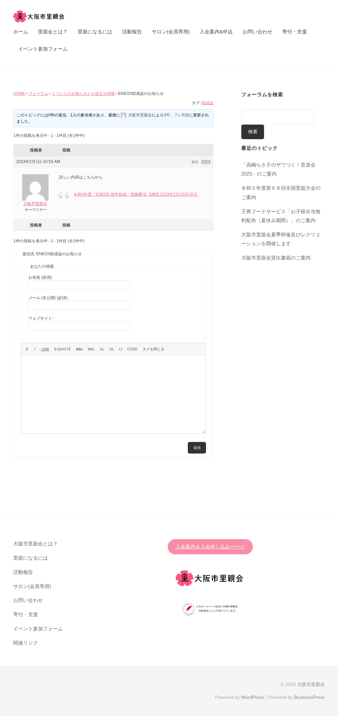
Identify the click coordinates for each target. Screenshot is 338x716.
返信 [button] (194, 162)
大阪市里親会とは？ (35, 543)
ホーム (20, 31)
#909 (206, 161)
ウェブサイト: (40, 318)
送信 (197, 448)
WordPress (252, 697)
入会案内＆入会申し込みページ (210, 546)
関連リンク (25, 643)
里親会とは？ (53, 31)
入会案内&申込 (216, 31)
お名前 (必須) (40, 277)
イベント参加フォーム (43, 49)
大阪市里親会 (311, 684)
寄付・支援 (294, 31)
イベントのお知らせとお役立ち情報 (83, 93)
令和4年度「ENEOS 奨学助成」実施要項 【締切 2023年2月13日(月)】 (136, 194)
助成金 (208, 102)
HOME (19, 93)
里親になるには (95, 31)
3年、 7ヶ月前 (176, 115)
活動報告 (132, 31)
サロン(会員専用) (171, 31)
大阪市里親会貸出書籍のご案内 (276, 257)
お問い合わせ (257, 31)
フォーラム (38, 93)
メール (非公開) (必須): (48, 298)
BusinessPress (309, 697)
